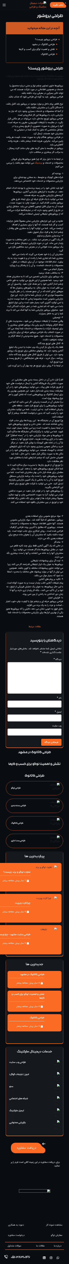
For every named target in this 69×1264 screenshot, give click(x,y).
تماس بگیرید (58, 4)
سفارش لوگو (56, 1235)
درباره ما (57, 1246)
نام (59, 698)
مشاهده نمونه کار (54, 1225)
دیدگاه (57, 659)
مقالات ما (40, 1246)
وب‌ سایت (56, 726)
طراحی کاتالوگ (48, 54)
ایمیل (58, 712)
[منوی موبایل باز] (4, 5)
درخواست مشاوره (16, 1235)
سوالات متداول (14, 1246)
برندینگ (38, 163)
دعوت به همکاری (16, 1225)
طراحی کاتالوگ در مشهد (43, 44)
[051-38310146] (6, 1256)
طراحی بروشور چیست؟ (46, 39)
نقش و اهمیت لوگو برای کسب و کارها (37, 49)
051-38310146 (20, 1257)
